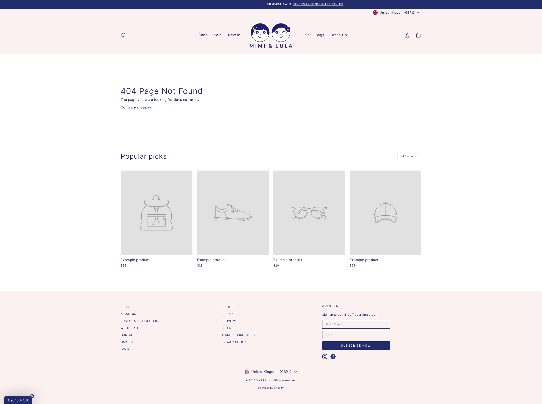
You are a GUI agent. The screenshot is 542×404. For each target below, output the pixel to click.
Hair (305, 35)
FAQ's (125, 349)
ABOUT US (128, 313)
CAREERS (127, 342)
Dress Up (338, 35)
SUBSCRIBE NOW (356, 345)
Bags (319, 35)
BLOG (125, 306)
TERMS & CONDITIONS (238, 335)
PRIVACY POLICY (233, 342)
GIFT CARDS (230, 313)
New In (234, 35)
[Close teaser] (32, 396)
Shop (202, 35)
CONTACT (128, 335)
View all (409, 156)
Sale (218, 35)
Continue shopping (136, 107)
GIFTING (227, 306)
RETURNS (228, 328)
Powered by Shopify (271, 387)
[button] (18, 400)
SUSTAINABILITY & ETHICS (140, 321)
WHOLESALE (130, 328)
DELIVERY (228, 321)
